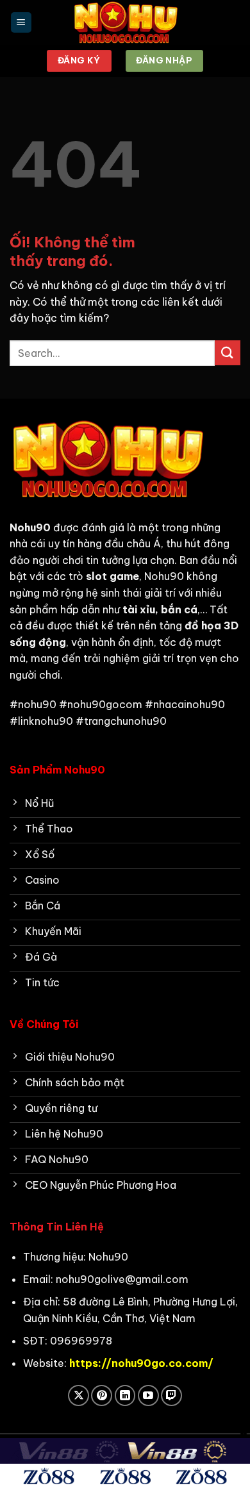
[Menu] (21, 22)
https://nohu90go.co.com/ (141, 1363)
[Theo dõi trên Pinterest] (101, 1395)
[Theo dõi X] (78, 1395)
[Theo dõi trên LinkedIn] (125, 1395)
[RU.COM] (125, 22)
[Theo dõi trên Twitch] (171, 1395)
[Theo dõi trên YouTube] (148, 1395)
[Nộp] (227, 352)
